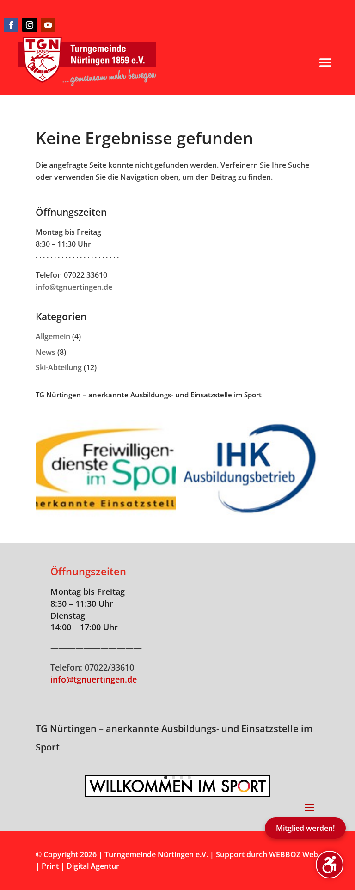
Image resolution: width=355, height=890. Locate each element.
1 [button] (165, 777)
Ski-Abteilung (59, 367)
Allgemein (53, 336)
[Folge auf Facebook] (11, 25)
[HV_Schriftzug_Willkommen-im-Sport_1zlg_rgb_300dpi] (177, 793)
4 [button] (189, 777)
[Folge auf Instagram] (29, 25)
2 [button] (173, 777)
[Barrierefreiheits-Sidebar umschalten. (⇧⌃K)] (329, 864)
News (45, 352)
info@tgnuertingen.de (74, 287)
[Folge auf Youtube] (48, 25)
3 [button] (181, 777)
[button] (325, 62)
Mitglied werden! (305, 828)
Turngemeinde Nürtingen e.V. (157, 854)
